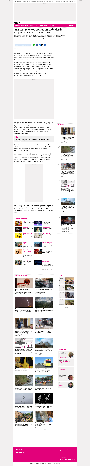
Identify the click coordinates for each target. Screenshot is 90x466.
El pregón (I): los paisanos (62, 383)
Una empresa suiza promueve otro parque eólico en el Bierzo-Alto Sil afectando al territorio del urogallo (23, 406)
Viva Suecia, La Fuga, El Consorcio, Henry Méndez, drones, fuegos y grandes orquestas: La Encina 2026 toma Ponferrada (67, 227)
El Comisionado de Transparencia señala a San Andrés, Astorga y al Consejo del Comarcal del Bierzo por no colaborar (24, 351)
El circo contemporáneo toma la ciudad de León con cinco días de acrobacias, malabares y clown (43, 406)
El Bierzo (45, 25)
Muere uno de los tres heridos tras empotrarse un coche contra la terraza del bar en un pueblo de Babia (43, 332)
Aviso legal (50, 463)
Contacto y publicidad (56, 463)
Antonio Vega (17, 354)
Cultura (26, 25)
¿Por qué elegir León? (63, 360)
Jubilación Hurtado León (75, 1)
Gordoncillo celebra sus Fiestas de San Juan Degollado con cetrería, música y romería (43, 388)
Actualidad (17, 25)
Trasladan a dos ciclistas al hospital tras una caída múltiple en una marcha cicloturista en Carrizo (43, 370)
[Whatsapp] (34, 45)
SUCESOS (69, 1)
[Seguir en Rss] (74, 459)
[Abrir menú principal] (75, 22)
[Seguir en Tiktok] (70, 459)
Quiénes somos (32, 463)
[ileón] (23, 449)
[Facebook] (37, 45)
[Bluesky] (40, 45)
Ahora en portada (19, 316)
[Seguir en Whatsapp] (72, 459)
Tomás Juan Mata (62, 377)
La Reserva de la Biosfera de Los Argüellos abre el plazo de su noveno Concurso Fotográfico (44, 310)
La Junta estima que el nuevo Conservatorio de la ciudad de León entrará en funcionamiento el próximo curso (44, 351)
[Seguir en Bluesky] (60, 459)
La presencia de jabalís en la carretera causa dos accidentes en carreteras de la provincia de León (23, 388)
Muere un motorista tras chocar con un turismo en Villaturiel (24, 369)
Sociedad (31, 25)
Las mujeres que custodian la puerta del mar (61, 295)
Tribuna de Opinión (62, 349)
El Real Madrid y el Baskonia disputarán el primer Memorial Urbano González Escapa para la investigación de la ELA (23, 291)
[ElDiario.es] (71, 25)
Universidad (40, 25)
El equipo (37, 463)
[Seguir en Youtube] (69, 459)
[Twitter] (42, 45)
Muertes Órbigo (24, 1)
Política (22, 25)
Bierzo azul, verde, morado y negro (65, 368)
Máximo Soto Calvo (62, 357)
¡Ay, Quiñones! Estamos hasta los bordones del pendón (62, 354)
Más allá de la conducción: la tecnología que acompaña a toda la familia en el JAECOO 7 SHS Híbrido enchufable (61, 288)
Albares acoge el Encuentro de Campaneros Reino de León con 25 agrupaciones (43, 424)
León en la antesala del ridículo (62, 376)
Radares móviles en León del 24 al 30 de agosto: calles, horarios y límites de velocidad (43, 291)
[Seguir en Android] (60, 450)
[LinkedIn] (45, 45)
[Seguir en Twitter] (62, 459)
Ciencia (35, 25)
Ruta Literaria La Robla (37, 1)
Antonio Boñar (61, 385)
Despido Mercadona (65, 1)
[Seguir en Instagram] (66, 459)
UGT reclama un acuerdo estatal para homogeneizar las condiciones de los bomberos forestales (23, 424)
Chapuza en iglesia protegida (58, 1)
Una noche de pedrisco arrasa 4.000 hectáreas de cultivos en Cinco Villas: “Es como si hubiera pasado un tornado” (61, 302)
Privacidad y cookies (43, 463)
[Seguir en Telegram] (65, 459)
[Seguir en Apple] (62, 450)
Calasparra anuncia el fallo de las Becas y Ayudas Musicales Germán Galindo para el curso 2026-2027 (61, 281)
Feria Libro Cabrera (50, 1)
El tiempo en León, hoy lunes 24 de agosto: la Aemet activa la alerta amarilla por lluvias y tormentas (24, 310)
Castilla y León (51, 25)
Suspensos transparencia (30, 1)
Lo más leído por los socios (21, 275)
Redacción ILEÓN (18, 295)
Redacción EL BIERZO (65, 231)
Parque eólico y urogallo (44, 1)
